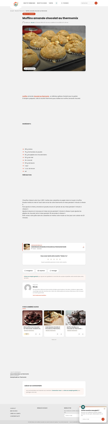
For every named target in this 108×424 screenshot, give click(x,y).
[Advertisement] (54, 83)
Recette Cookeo (42, 3)
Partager (54, 270)
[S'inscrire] (103, 419)
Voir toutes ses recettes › (39, 295)
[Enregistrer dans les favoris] (36, 334)
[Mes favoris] (56, 3)
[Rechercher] (96, 3)
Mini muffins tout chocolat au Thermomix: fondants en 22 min (32, 328)
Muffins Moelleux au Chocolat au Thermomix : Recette (74, 328)
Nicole (32, 22)
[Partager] (39, 334)
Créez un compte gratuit (31, 276)
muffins (24, 96)
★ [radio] (48, 259)
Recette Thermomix (29, 3)
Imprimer (42, 270)
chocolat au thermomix (41, 96)
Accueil (12, 11)
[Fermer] (104, 409)
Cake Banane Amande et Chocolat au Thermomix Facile (52, 328)
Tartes (51, 3)
